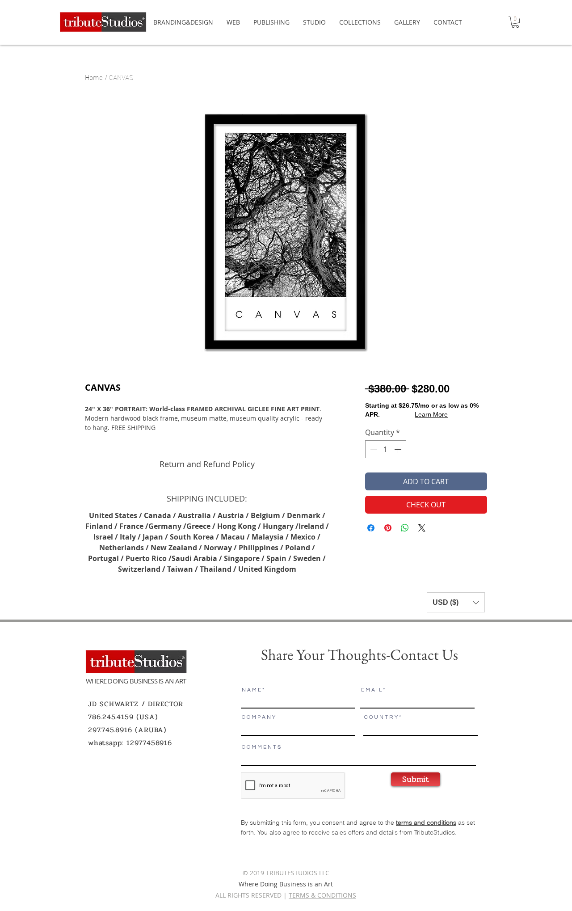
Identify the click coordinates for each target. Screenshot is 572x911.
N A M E (251, 690)
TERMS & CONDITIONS (322, 895)
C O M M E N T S (261, 747)
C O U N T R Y (381, 717)
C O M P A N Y (258, 717)
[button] (515, 22)
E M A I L (371, 690)
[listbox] (456, 602)
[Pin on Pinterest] (388, 528)
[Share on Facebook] (371, 528)
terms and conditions (426, 822)
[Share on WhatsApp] (405, 528)
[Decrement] (372, 449)
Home (94, 76)
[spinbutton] (385, 449)
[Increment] (398, 449)
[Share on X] (421, 528)
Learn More (431, 414)
